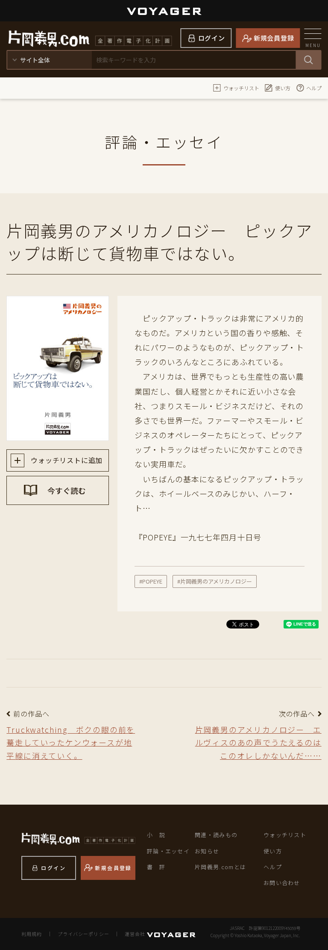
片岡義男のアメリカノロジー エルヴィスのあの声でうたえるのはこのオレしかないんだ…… (258, 742)
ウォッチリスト (241, 87)
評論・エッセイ (168, 851)
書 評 (156, 867)
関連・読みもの (216, 835)
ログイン (211, 37)
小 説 (156, 835)
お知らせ (207, 851)
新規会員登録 (274, 37)
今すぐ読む (66, 490)
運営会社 (135, 933)
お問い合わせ (282, 883)
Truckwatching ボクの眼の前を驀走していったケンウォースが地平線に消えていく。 (70, 742)
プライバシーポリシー (83, 933)
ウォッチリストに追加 (65, 460)
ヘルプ (314, 87)
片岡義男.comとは (220, 867)
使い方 (282, 87)
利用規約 (31, 933)
